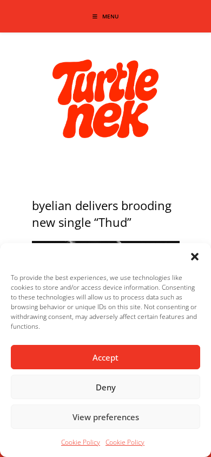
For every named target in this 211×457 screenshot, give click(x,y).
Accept (105, 357)
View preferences (105, 417)
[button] (194, 256)
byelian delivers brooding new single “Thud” (102, 213)
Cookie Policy (80, 442)
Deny (106, 387)
